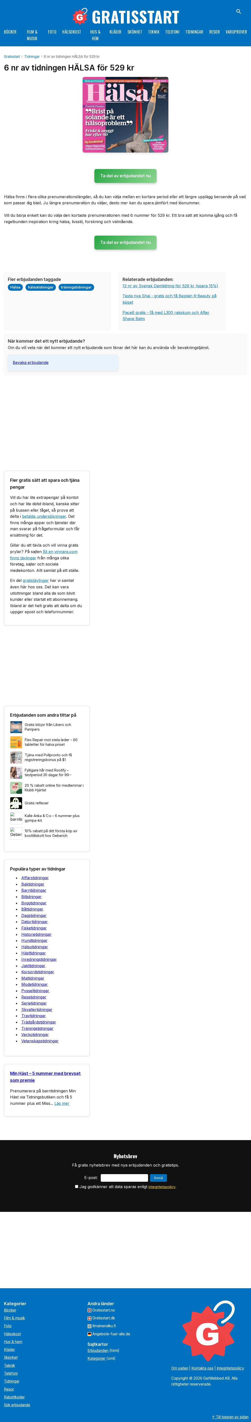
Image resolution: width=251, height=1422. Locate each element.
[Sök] (238, 11)
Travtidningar (33, 1015)
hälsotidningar (40, 287)
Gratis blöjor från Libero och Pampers (48, 727)
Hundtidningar (34, 940)
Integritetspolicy (230, 1368)
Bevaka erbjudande (31, 362)
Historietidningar (36, 934)
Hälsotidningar (34, 946)
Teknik (153, 32)
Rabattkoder (14, 1397)
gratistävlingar (36, 580)
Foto (52, 32)
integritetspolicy (162, 1187)
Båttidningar (32, 909)
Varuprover (236, 32)
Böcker (10, 32)
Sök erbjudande (17, 1405)
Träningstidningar (37, 1028)
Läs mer (61, 1103)
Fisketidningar (34, 928)
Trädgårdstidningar (38, 1022)
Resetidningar (33, 997)
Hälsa (15, 287)
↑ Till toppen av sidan (230, 1417)
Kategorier (96, 1358)
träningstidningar (76, 287)
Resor (214, 32)
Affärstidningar (35, 877)
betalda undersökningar (44, 516)
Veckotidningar (35, 1034)
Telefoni (172, 32)
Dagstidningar (34, 915)
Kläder (116, 32)
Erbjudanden (98, 1350)
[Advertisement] (125, 413)
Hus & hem (13, 1341)
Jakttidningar (33, 965)
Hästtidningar (33, 953)
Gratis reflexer (37, 803)
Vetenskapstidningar (40, 1040)
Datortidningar (34, 921)
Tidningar (194, 32)
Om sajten (179, 1368)
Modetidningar (34, 984)
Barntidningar (33, 890)
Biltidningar (31, 896)
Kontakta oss (202, 1368)
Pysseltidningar (35, 990)
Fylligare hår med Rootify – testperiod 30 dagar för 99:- (48, 772)
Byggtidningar (34, 903)
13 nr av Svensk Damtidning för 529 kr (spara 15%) (170, 285)
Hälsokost (71, 32)
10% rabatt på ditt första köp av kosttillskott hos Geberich (51, 833)
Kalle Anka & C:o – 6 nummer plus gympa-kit (52, 818)
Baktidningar (32, 884)
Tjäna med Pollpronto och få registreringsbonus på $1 (48, 757)
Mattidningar (32, 978)
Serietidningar (34, 1003)
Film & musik (14, 1318)
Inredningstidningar (39, 959)
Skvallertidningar (36, 1009)
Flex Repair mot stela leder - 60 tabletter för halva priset (51, 742)
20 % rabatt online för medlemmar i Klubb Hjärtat (54, 787)
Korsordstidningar (37, 971)
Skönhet (134, 32)
